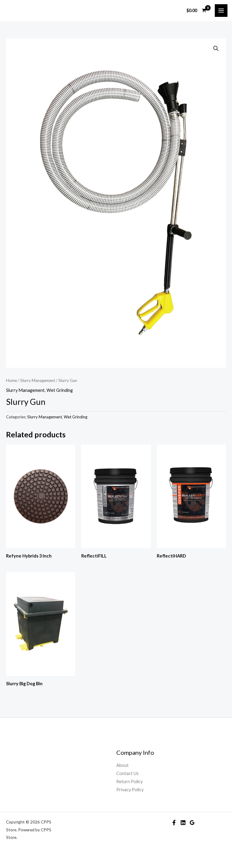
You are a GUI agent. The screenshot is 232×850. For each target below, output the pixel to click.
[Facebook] (174, 822)
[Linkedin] (183, 822)
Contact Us (127, 773)
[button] (216, 48)
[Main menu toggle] (221, 10)
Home (11, 380)
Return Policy (129, 781)
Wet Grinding (60, 390)
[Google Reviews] (192, 822)
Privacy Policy (129, 789)
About (122, 765)
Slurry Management (37, 380)
